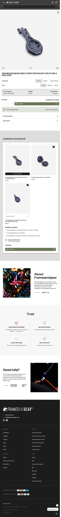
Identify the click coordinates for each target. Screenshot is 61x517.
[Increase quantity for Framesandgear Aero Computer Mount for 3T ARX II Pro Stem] (12, 103)
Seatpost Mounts (35, 446)
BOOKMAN (6, 464)
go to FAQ (24, 383)
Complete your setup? (51, 100)
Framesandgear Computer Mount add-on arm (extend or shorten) (16, 219)
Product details (7, 116)
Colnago (5, 439)
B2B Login (34, 471)
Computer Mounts (36, 432)
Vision (4, 442)
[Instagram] (4, 420)
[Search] (55, 6)
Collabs (33, 474)
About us (44, 291)
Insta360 (5, 436)
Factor (4, 446)
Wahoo (5, 457)
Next (56, 68)
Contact (33, 477)
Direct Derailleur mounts (37, 439)
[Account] (51, 2)
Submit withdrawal (36, 481)
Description (6, 121)
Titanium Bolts (35, 449)
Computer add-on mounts (38, 436)
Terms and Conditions (37, 464)
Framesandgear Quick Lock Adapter (40, 176)
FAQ (32, 460)
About (33, 457)
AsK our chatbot (13, 383)
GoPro (4, 449)
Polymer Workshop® (8, 460)
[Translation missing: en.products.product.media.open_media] (57, 12)
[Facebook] (7, 420)
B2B (32, 467)
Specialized (6, 432)
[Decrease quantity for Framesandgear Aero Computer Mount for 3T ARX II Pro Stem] (3, 103)
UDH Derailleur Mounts (37, 442)
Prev (3, 68)
